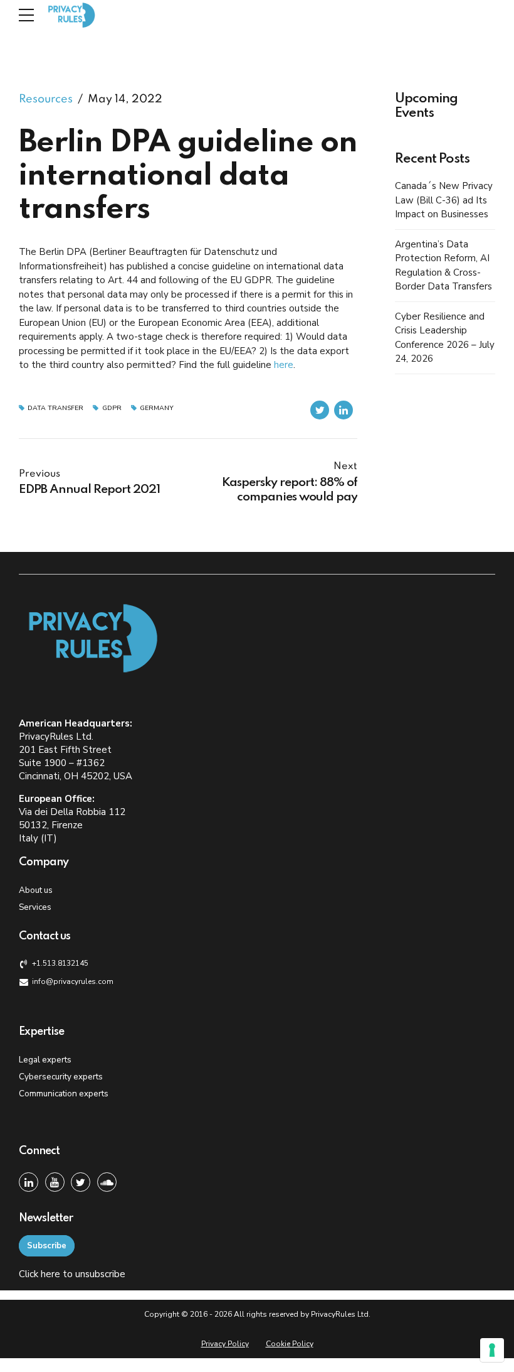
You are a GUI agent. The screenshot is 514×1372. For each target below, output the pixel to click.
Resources (46, 99)
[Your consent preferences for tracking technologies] (492, 1350)
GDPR (111, 408)
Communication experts (63, 1093)
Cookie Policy (289, 1344)
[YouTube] (55, 1182)
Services (35, 907)
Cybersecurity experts (61, 1077)
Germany (157, 408)
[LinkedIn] (28, 1182)
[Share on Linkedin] (343, 410)
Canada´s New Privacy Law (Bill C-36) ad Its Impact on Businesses (444, 200)
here (283, 365)
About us (36, 890)
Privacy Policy (225, 1344)
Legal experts (45, 1060)
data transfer (55, 408)
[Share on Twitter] (319, 410)
